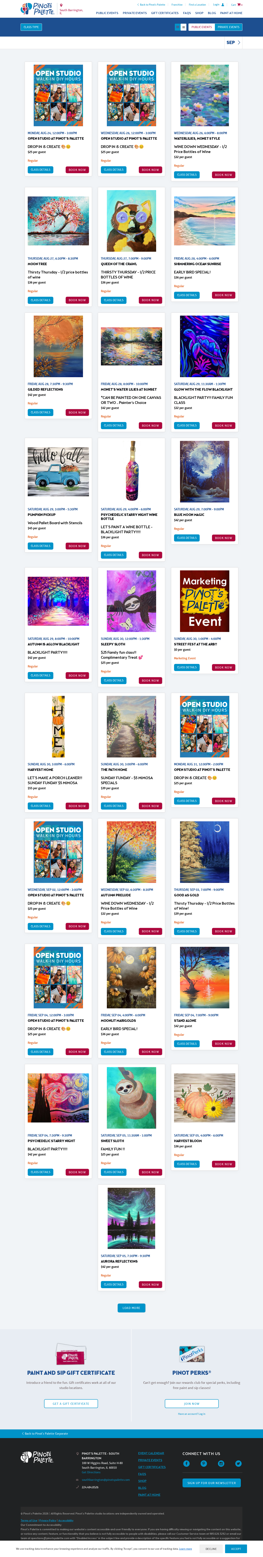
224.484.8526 (90, 1487)
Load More (132, 1308)
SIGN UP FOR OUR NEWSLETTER (212, 1483)
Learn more (185, 1548)
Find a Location (197, 4)
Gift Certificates (165, 13)
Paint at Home (231, 13)
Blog (212, 13)
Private (228, 27)
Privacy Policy (47, 1521)
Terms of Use (29, 1521)
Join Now (191, 1404)
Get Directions (91, 1472)
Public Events (107, 13)
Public (202, 27)
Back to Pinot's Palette (152, 4)
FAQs (187, 13)
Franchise (177, 4)
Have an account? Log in (191, 1413)
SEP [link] (231, 43)
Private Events (135, 13)
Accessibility (65, 1521)
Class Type (31, 27)
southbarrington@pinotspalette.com (106, 1480)
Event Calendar (151, 1453)
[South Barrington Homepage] (38, 9)
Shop (199, 13)
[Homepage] (48, 1457)
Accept (236, 1548)
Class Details (40, 169)
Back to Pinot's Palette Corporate (46, 1433)
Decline (211, 1548)
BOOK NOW (77, 170)
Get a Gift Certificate (71, 1404)
